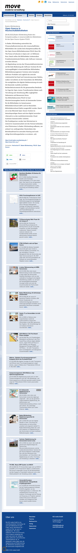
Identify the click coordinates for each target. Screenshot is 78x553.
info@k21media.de (58, 525)
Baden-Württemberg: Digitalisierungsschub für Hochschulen (26, 417)
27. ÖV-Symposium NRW (62, 89)
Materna (58, 44)
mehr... (21, 189)
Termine (39, 15)
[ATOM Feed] (39, 2)
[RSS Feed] (42, 2)
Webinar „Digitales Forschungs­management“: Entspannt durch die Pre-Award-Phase (23, 358)
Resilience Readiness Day (62, 81)
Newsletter (48, 15)
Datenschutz (32, 526)
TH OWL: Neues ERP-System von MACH (21, 464)
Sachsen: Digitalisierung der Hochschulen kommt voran (27, 439)
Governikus (59, 36)
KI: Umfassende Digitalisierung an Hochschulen (24, 391)
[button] (12, 155)
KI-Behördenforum (61, 73)
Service (31, 15)
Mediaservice (33, 521)
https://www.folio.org (11, 142)
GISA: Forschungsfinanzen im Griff (29, 195)
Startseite (19, 20)
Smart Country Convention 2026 (64, 105)
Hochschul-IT (26, 20)
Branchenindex (9, 15)
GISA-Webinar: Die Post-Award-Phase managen (28, 334)
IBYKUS (58, 52)
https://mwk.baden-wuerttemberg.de (15, 140)
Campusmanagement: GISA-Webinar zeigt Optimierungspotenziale (21, 373)
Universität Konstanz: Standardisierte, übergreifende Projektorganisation (28, 481)
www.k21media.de (58, 527)
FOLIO (35, 145)
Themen (19, 15)
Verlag (31, 523)
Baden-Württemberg (26, 145)
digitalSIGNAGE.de (61, 60)
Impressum (32, 528)
